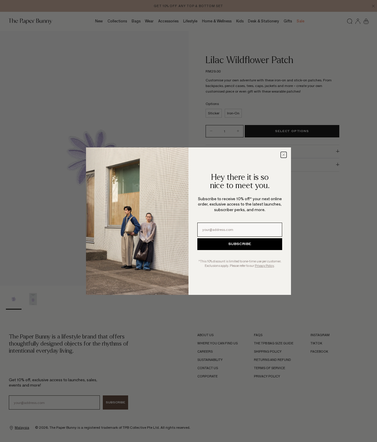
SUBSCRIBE (239, 244)
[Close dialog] (284, 155)
